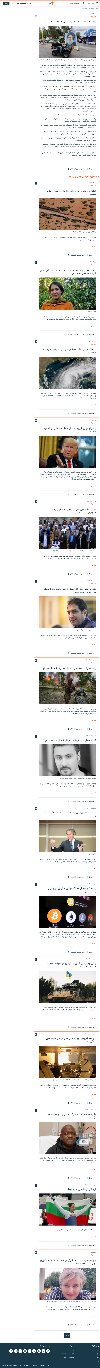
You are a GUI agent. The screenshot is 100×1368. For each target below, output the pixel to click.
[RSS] (43, 1351)
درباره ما (72, 1350)
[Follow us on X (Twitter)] (29, 1351)
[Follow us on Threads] (11, 1351)
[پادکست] (12, 3)
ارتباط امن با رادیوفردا (68, 1357)
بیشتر (67, 1335)
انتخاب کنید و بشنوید (68, 1354)
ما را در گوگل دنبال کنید (24, 3)
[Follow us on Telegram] (34, 1351)
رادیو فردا (93, 16)
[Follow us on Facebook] (39, 1351)
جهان (97, 1357)
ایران (97, 1354)
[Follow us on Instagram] (16, 1351)
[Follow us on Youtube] (25, 1351)
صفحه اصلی (95, 1350)
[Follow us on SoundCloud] (20, 1351)
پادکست (96, 1361)
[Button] (91, 169)
